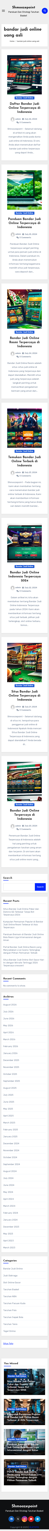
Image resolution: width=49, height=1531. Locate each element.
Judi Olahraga (10, 1275)
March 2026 (9, 1039)
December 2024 (11, 1143)
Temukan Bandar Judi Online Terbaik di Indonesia (24, 461)
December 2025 (11, 1060)
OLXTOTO (34, 1527)
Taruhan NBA (10, 1296)
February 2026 (10, 1046)
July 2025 (8, 1095)
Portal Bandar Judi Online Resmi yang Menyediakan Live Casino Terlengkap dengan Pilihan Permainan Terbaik (22, 950)
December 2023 (11, 1227)
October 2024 (10, 1157)
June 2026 (8, 1018)
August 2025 (9, 1088)
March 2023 (9, 1247)
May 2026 (8, 1025)
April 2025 (8, 1116)
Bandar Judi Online (24, 98)
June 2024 (8, 1185)
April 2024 (8, 1199)
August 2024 (10, 1171)
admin (18, 119)
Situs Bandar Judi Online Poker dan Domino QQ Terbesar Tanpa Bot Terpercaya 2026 (21, 912)
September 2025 (11, 1081)
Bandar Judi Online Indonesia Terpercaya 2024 (24, 576)
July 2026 (8, 1011)
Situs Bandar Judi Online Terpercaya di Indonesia (24, 695)
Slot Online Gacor (12, 1282)
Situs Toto (8, 1343)
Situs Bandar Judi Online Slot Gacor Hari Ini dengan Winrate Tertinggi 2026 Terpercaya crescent (23, 963)
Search (7, 878)
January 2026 (10, 1053)
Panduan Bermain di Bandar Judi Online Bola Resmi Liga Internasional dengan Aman (23, 937)
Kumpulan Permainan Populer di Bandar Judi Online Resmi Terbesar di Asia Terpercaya (23, 924)
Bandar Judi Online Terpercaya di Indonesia (24, 814)
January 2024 (10, 1220)
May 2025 (8, 1109)
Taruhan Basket (11, 1289)
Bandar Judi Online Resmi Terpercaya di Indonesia (24, 342)
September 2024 (11, 1164)
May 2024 (8, 1192)
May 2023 (8, 1233)
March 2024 (9, 1206)
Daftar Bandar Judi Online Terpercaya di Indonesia (24, 108)
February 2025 (10, 1129)
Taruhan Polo (9, 1310)
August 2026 (10, 1004)
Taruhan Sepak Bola (13, 1317)
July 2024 (8, 1178)
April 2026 (8, 1032)
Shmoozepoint (23, 7)
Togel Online (9, 1331)
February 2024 (10, 1213)
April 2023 (8, 1240)
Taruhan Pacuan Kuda (14, 1303)
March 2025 (9, 1122)
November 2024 (11, 1150)
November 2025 (11, 1067)
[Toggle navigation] (3, 10)
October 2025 (10, 1074)
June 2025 (8, 1102)
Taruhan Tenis (10, 1324)
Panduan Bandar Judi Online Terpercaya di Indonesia (24, 223)
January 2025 (10, 1136)
